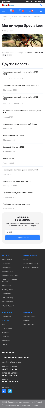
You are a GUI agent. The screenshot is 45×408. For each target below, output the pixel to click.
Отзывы (5, 345)
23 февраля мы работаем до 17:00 (17, 181)
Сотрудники (7, 328)
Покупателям (30, 255)
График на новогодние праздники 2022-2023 (21, 85)
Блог (4, 324)
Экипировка (7, 294)
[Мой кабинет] (41, 11)
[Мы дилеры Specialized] (22, 40)
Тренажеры (6, 267)
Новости (5, 320)
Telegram (10, 391)
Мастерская (28, 324)
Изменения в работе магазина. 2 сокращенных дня (22, 111)
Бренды (26, 320)
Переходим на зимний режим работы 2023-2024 (21, 73)
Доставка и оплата (31, 267)
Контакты (6, 341)
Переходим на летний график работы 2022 (20, 170)
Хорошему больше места (13, 135)
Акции (25, 259)
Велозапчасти (7, 271)
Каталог (6, 255)
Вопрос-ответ (29, 316)
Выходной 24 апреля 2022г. (14, 147)
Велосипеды (7, 259)
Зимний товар (7, 302)
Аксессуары (7, 285)
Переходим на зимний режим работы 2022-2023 (21, 98)
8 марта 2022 (8, 158)
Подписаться (22, 237)
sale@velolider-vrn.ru (11, 362)
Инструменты (7, 289)
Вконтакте (4, 391)
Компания (7, 312)
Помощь (27, 312)
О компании (6, 316)
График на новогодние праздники (16, 204)
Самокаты (6, 263)
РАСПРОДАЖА (8, 306)
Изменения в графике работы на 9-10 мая (20, 124)
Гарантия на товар (30, 263)
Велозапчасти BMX (10, 276)
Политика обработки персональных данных (20, 405)
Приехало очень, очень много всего (18, 193)
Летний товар (7, 298)
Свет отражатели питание (9, 281)
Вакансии (5, 332)
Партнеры (6, 336)
